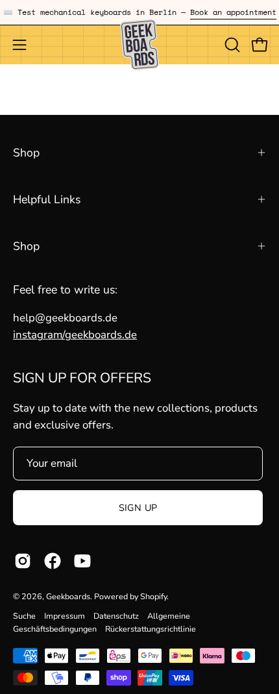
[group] (139, 12)
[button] (231, 45)
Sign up (138, 507)
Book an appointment (233, 12)
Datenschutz (116, 615)
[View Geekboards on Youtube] (82, 561)
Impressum (64, 615)
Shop (26, 152)
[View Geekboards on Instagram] (22, 561)
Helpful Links (46, 199)
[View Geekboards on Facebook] (52, 561)
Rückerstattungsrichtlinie (150, 628)
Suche (24, 615)
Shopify (153, 596)
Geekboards (68, 596)
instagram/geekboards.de (75, 334)
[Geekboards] (139, 45)
